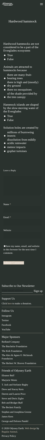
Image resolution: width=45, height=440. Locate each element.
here (10, 303)
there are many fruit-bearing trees (19, 76)
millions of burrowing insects (20, 134)
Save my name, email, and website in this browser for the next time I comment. (21, 249)
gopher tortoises (17, 151)
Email (7, 217)
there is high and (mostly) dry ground (22, 83)
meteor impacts (16, 147)
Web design (30, 428)
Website (7, 230)
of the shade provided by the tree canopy (22, 95)
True (10, 55)
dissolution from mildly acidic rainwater (21, 141)
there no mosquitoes (19, 89)
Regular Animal (9, 431)
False (10, 59)
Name (7, 204)
